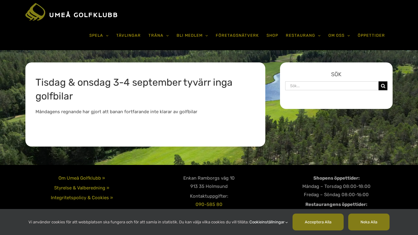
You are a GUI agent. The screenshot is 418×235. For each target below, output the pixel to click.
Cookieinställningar (267, 222)
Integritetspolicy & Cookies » (82, 197)
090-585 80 (209, 204)
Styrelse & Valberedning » (81, 188)
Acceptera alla (318, 222)
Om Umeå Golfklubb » (81, 178)
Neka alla (368, 222)
